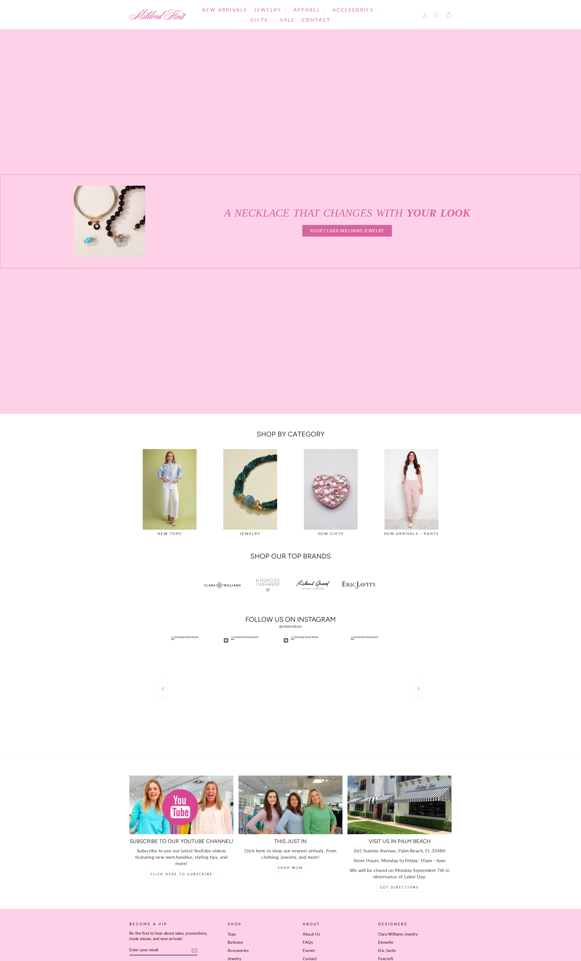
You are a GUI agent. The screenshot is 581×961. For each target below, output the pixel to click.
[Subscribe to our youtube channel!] (181, 805)
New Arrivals (224, 9)
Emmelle (386, 942)
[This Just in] (291, 805)
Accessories (354, 9)
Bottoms (235, 942)
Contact (316, 19)
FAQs (308, 942)
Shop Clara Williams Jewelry (347, 230)
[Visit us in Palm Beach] (399, 805)
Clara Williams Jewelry (398, 934)
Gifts (260, 19)
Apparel (307, 9)
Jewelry (268, 9)
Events (309, 950)
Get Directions (399, 887)
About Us (311, 934)
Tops (232, 934)
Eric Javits (387, 950)
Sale (287, 19)
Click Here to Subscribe (181, 874)
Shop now (290, 868)
